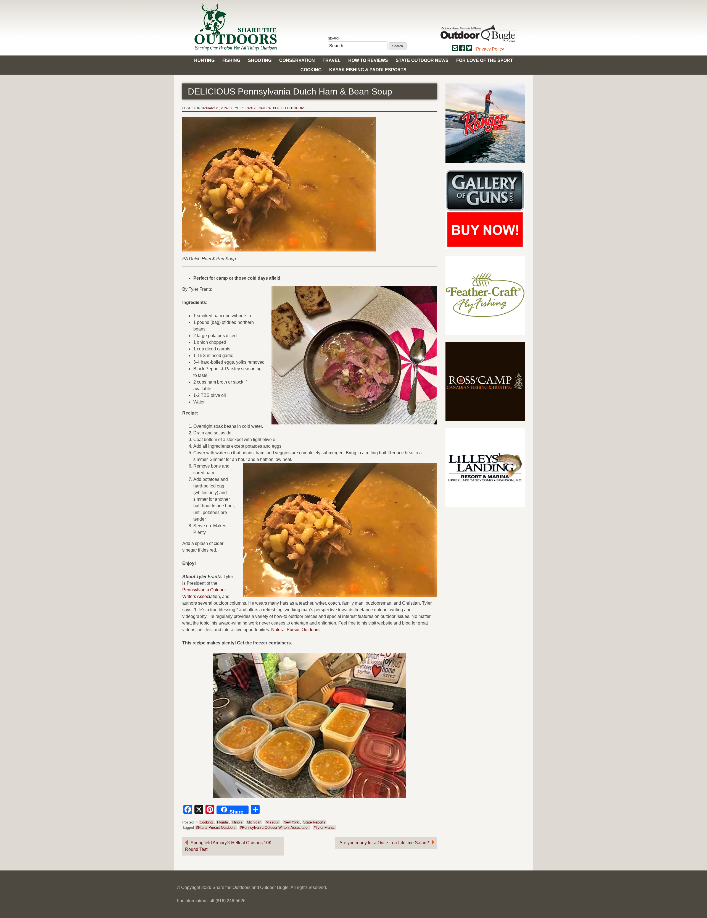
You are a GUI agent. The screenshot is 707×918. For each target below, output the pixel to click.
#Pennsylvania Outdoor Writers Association (274, 827)
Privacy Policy (490, 49)
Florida (222, 822)
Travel (332, 60)
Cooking (310, 69)
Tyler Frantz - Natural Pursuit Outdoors (269, 108)
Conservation (297, 60)
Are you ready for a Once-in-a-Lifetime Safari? (384, 842)
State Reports (314, 822)
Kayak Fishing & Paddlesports (368, 69)
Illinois (237, 822)
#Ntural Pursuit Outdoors (216, 827)
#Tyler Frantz (324, 827)
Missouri (272, 822)
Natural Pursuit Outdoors (295, 629)
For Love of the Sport (484, 60)
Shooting (259, 60)
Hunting (204, 60)
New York (291, 822)
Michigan (254, 822)
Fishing (231, 60)
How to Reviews (368, 60)
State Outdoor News (422, 60)
